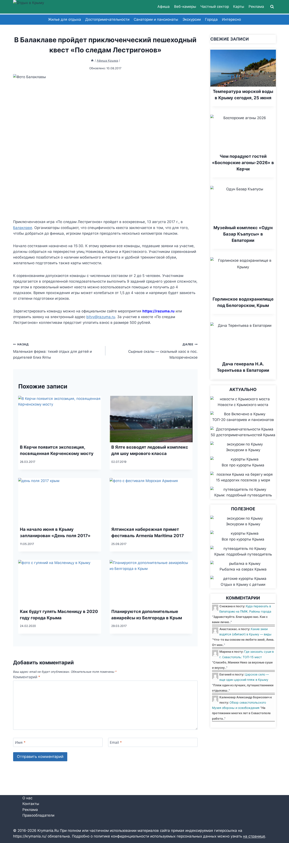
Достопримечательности (107, 19)
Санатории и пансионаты (156, 19)
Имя (20, 742)
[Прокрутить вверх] (278, 826)
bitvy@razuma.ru (100, 317)
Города (211, 19)
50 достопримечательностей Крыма (243, 435)
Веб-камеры (185, 6)
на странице (254, 836)
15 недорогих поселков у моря (243, 480)
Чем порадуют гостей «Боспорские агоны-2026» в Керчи (243, 163)
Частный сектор (214, 6)
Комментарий (26, 677)
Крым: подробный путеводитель (243, 495)
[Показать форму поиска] (272, 7)
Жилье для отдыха (64, 19)
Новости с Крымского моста (243, 405)
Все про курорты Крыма (243, 465)
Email (116, 742)
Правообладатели (38, 815)
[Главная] (92, 60)
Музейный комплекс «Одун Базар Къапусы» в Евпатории (243, 234)
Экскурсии (192, 19)
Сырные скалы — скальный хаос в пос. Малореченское (163, 351)
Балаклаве (22, 228)
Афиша (163, 6)
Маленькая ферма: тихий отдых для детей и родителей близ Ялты (52, 351)
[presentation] (59, 419)
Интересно (231, 19)
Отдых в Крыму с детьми (243, 584)
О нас (27, 798)
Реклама (256, 6)
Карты (238, 6)
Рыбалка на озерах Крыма (243, 569)
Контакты (30, 804)
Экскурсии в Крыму (243, 450)
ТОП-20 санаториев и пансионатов (243, 420)
